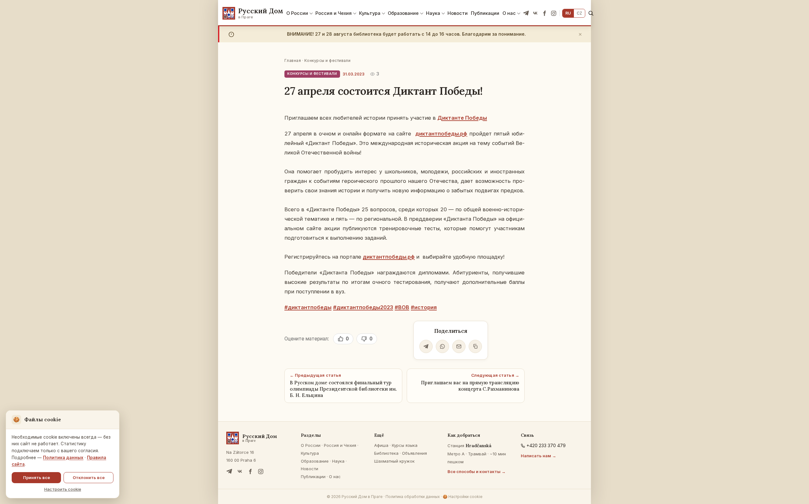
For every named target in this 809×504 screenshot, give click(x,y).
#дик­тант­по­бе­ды (308, 307)
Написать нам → (538, 455)
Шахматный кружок (394, 461)
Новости (457, 13)
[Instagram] (553, 13)
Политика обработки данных (413, 496)
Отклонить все (89, 477)
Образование (403, 13)
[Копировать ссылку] (475, 346)
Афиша (381, 445)
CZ (579, 13)
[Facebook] (544, 13)
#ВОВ (402, 307)
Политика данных (63, 457)
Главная (292, 60)
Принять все (36, 477)
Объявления (414, 453)
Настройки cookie (463, 496)
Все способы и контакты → (476, 471)
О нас (509, 13)
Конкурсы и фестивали (327, 60)
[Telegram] (526, 13)
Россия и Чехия (333, 13)
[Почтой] (458, 346)
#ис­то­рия (424, 307)
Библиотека (386, 453)
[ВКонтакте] (535, 13)
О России (297, 13)
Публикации (485, 13)
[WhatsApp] (442, 346)
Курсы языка (404, 445)
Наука (433, 13)
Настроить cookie (62, 489)
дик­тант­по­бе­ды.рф (441, 133)
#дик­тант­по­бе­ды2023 (363, 307)
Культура (369, 13)
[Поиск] (591, 13)
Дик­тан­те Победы (462, 118)
